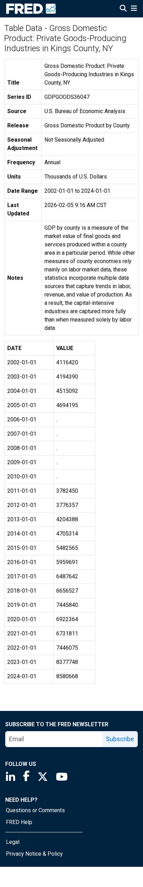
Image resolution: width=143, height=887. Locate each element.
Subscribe (120, 739)
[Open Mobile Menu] (134, 9)
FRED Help (19, 822)
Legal (12, 842)
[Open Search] (123, 9)
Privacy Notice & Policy (34, 853)
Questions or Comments (35, 810)
